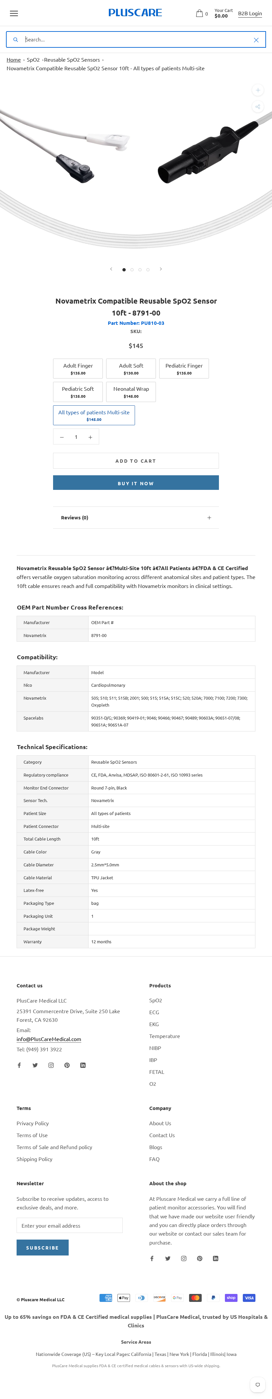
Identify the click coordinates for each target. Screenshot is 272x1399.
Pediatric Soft (78, 391)
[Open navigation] (14, 13)
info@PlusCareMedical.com (49, 1038)
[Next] (161, 268)
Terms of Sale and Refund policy (54, 1146)
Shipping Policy (34, 1158)
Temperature (164, 1035)
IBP (153, 1059)
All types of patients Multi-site (94, 415)
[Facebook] (19, 1064)
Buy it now (136, 483)
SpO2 (33, 59)
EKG (154, 1023)
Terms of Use (32, 1135)
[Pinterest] (67, 1064)
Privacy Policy (33, 1123)
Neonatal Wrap (131, 391)
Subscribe (42, 1248)
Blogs (155, 1146)
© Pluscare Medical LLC (40, 1299)
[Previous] (111, 268)
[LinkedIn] (83, 1064)
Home (14, 59)
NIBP (155, 1047)
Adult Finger (78, 368)
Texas (160, 1354)
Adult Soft (131, 368)
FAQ (154, 1158)
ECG (154, 1012)
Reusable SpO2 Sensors (72, 59)
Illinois (217, 1354)
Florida (199, 1354)
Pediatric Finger (184, 368)
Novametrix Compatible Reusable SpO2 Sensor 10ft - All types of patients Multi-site (106, 68)
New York (179, 1354)
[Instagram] (51, 1064)
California (141, 1354)
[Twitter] (35, 1064)
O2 (152, 1083)
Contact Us (162, 1135)
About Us (160, 1123)
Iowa (232, 1354)
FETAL (156, 1071)
